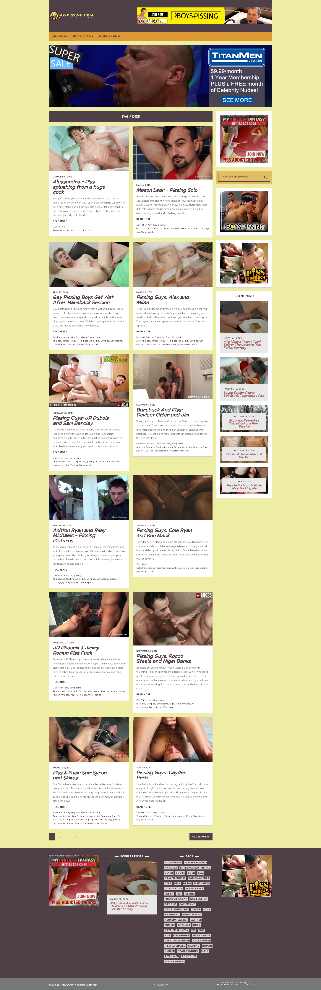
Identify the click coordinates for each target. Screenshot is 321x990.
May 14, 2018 (143, 185)
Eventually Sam (108, 816)
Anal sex (57, 340)
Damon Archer (198, 878)
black (169, 873)
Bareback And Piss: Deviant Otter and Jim (162, 412)
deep (70, 691)
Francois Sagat (176, 899)
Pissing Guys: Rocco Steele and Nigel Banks (163, 658)
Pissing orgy (106, 819)
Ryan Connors (188, 951)
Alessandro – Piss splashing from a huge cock (79, 186)
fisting (190, 894)
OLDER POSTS (201, 837)
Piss (198, 228)
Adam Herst (173, 862)
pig (87, 819)
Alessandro (58, 230)
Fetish (169, 894)
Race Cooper (202, 941)
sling (204, 951)
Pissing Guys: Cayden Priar (161, 775)
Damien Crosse (175, 878)
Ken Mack (180, 568)
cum (79, 230)
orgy (196, 925)
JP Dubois (100, 461)
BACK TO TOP (162, 985)
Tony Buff (189, 956)
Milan (153, 344)
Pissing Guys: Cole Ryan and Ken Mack (164, 533)
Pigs (194, 703)
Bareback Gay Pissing (73, 340)
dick (84, 230)
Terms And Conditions (227, 985)
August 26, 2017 (62, 767)
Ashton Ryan (68, 579)
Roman (207, 946)
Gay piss (156, 228)
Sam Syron (80, 823)
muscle (191, 228)
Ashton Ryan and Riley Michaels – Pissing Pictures (79, 535)
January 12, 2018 (145, 525)
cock (73, 230)
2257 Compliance (224, 983)
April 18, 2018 (60, 292)
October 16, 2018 (62, 176)
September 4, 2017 (146, 651)
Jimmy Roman (192, 915)
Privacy (242, 983)
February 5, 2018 (145, 404)
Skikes (90, 823)
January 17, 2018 (62, 525)
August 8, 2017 (144, 767)
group (196, 909)
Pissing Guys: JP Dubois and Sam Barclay (81, 420)
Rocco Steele (155, 707)
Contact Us (249, 985)
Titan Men (172, 956)
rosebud (62, 823)
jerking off (183, 816)
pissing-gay (78, 344)
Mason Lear (181, 228)
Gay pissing (59, 226)
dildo (187, 883)
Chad (67, 230)
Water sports (147, 232)
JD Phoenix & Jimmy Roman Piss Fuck (76, 650)
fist (179, 894)
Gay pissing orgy (177, 909)
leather (196, 920)
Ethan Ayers (194, 888)
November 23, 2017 (63, 642)
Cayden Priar (142, 816)
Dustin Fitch (173, 888)
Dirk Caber (201, 883)
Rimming (193, 946)
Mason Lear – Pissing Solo (166, 190)
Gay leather (198, 899)
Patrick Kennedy (176, 930)
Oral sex (62, 344)
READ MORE (60, 221)
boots (180, 873)
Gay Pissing (60, 36)
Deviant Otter (180, 447)
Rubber (70, 823)
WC (187, 450)
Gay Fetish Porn (83, 36)
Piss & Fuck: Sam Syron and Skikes (79, 775)
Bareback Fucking (109, 36)
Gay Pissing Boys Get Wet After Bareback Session (83, 300)
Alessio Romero (195, 862)
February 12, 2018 (63, 413)
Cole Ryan (141, 568)
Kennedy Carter (176, 920)
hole (89, 230)
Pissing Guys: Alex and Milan (162, 300)
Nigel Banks (175, 703)
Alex (138, 340)
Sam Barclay (72, 465)
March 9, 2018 (144, 292)
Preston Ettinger (177, 941)
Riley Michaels (73, 582)
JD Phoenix (112, 691)
